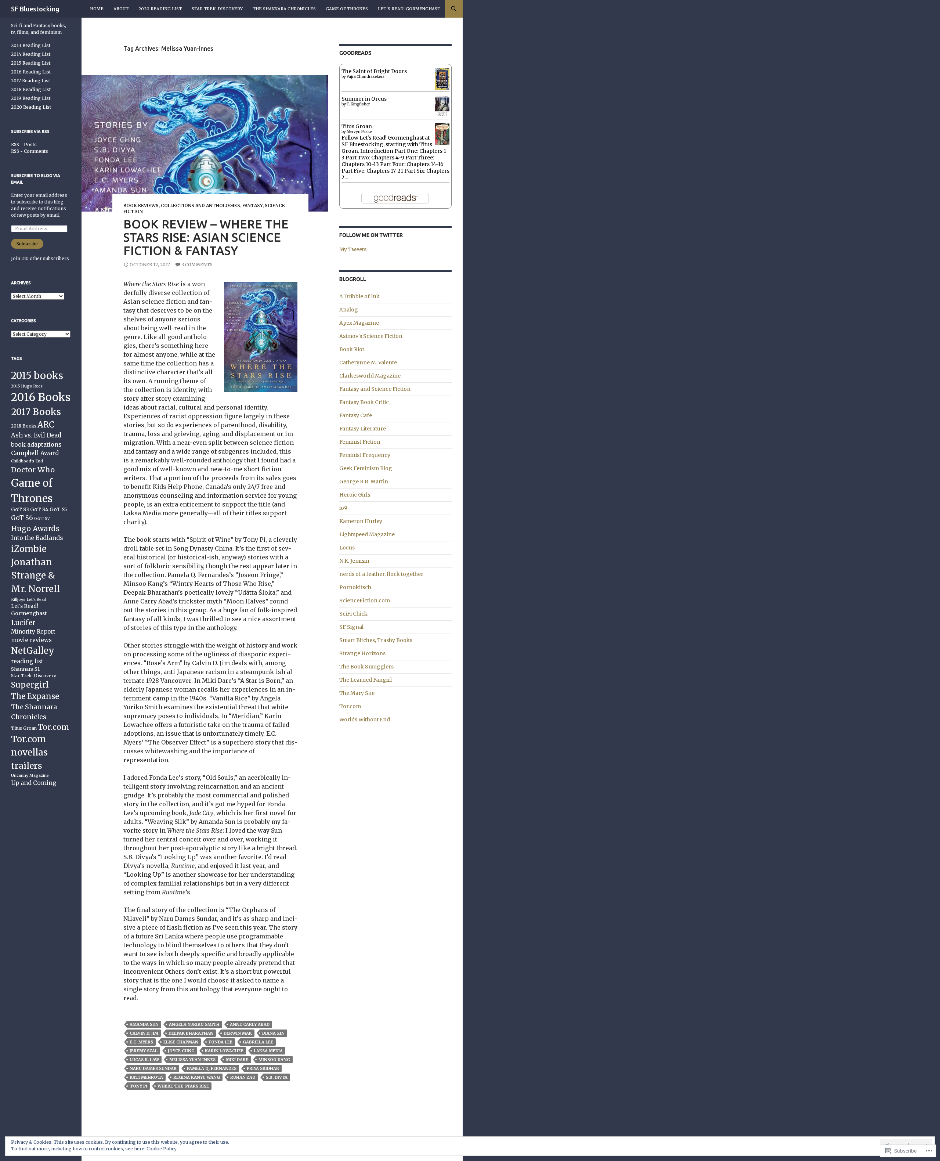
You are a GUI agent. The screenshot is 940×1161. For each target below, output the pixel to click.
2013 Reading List (30, 45)
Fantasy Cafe (355, 415)
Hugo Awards (35, 528)
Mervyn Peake (359, 131)
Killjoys (18, 599)
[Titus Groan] (442, 134)
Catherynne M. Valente (368, 362)
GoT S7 (42, 518)
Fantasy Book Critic (364, 402)
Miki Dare (237, 1059)
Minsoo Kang (274, 1059)
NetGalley (32, 650)
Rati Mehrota (146, 1077)
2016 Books (40, 397)
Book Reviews (141, 205)
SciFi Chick (353, 613)
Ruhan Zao (243, 1077)
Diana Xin (273, 1033)
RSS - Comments (29, 151)
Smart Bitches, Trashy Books (375, 640)
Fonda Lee (220, 1042)
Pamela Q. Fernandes (211, 1068)
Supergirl (30, 685)
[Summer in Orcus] (442, 105)
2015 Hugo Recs (27, 386)
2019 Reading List (30, 98)
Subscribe (27, 243)
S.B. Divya (277, 1077)
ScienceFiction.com (364, 600)
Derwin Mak (238, 1033)
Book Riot (351, 349)
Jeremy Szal (144, 1050)
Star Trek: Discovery (217, 8)
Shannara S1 (25, 669)
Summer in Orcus (364, 98)
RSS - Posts (24, 144)
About (121, 8)
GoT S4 (39, 509)
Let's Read (36, 599)
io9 (343, 508)
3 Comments (197, 264)
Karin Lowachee (224, 1050)
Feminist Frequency (364, 455)
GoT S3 (20, 509)
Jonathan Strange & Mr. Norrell (35, 575)
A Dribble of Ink (359, 296)
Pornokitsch (355, 587)
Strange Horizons (362, 653)
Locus (347, 547)
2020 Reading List (160, 8)
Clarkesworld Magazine (370, 375)
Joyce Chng (181, 1050)
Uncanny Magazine (30, 775)
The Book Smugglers (366, 666)
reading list (27, 661)
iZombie (29, 549)
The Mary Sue (357, 693)
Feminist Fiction (359, 442)
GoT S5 (58, 509)
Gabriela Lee (258, 1042)
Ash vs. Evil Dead (36, 435)
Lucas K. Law (144, 1059)
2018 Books (23, 426)
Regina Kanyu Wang (196, 1077)
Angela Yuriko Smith (194, 1024)
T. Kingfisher (358, 104)
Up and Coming (33, 782)
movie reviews (31, 640)
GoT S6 (22, 518)
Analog (348, 309)
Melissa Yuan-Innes (192, 1059)
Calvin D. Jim (144, 1033)
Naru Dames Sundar (153, 1068)
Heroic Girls (354, 494)
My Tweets (352, 249)
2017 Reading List (30, 80)
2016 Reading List (31, 72)
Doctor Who (33, 469)
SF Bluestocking (35, 8)
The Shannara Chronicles (284, 8)
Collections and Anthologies (200, 205)
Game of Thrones (347, 8)
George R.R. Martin (363, 481)
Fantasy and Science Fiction (375, 389)
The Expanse (35, 696)
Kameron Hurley (360, 521)
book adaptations (36, 444)
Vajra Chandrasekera (365, 76)
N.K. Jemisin (354, 561)
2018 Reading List (31, 89)
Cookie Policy (162, 1148)
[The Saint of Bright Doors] (442, 78)
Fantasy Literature (362, 428)
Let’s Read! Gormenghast (409, 8)
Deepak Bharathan (191, 1033)
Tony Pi (138, 1086)
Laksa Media (268, 1050)
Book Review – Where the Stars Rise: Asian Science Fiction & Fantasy (206, 237)
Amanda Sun (144, 1024)
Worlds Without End (364, 719)
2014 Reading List (30, 54)
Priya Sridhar (263, 1068)
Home (97, 8)
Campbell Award (35, 453)
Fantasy (252, 205)
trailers (26, 765)
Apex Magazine (359, 323)
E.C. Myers (141, 1042)
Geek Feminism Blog (365, 468)
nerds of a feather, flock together (381, 574)
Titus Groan (356, 126)
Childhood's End (27, 461)
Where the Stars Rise (183, 1086)
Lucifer (23, 623)
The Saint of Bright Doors (374, 71)
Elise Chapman (180, 1042)
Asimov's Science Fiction (370, 336)
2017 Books (36, 412)
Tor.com (350, 706)
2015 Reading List (30, 63)
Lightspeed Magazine (367, 534)
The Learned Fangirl (365, 680)
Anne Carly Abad (250, 1024)
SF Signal (351, 627)
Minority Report (33, 631)
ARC (45, 425)
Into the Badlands (37, 537)
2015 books (37, 375)
